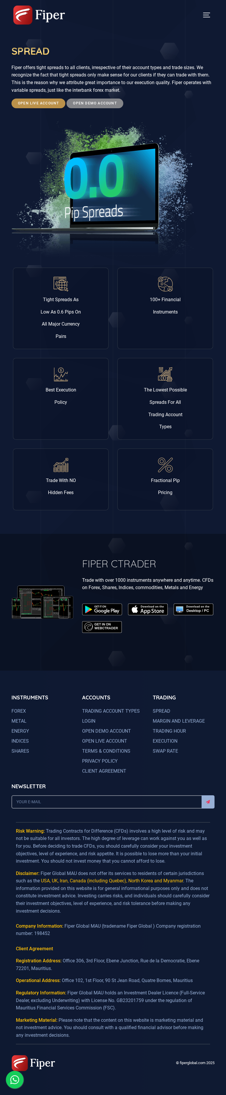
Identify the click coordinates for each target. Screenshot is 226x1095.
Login (88, 721)
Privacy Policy (100, 761)
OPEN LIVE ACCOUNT (104, 741)
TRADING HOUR (169, 731)
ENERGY (20, 731)
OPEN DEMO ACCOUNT (106, 731)
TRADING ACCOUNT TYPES (111, 711)
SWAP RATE (165, 751)
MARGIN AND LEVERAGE (179, 721)
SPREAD (161, 711)
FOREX (18, 711)
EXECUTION (165, 741)
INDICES (20, 741)
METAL (18, 721)
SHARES (20, 751)
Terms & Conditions (106, 751)
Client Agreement (104, 771)
